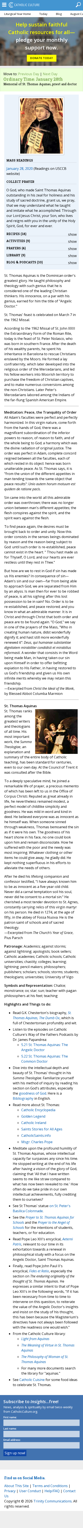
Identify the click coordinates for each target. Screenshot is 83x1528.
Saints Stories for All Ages (41, 1129)
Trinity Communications (52, 1501)
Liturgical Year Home (17, 14)
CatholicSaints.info (36, 1135)
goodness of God (32, 1093)
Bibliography (23, 1098)
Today (43, 14)
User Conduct (30, 1491)
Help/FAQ (52, 1491)
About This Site (16, 1485)
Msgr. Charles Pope (37, 1142)
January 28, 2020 (19, 168)
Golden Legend (33, 1116)
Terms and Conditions (50, 1485)
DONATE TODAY (41, 58)
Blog (59, 14)
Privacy (10, 1491)
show (72, 234)
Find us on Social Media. (24, 1477)
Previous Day (28, 74)
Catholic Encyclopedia (38, 1110)
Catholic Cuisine (32, 1379)
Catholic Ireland (33, 1122)
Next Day (50, 74)
